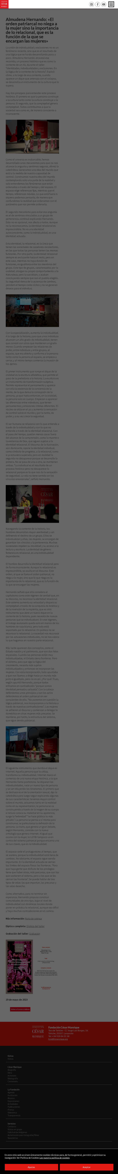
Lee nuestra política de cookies (54, 1157)
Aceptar (87, 1167)
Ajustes (31, 1167)
